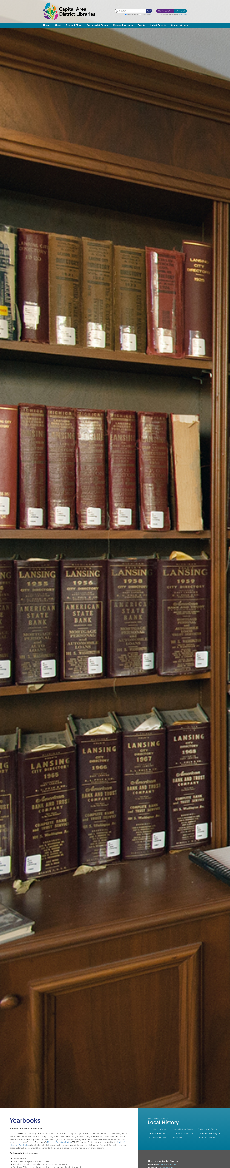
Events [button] (141, 25)
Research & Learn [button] (123, 25)
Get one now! (182, 14)
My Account (165, 10)
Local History (163, 1122)
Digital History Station (207, 1129)
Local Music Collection (183, 1133)
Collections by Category (209, 1133)
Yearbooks (177, 1138)
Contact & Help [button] (179, 25)
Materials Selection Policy (59, 1142)
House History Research (184, 1129)
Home (46, 25)
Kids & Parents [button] (158, 25)
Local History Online (157, 1138)
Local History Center (157, 1129)
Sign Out (180, 10)
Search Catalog (132, 15)
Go (149, 10)
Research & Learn (160, 1118)
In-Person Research (157, 1133)
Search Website (147, 15)
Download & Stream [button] (97, 25)
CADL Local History (167, 1164)
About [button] (58, 25)
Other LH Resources (207, 1138)
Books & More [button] (74, 25)
